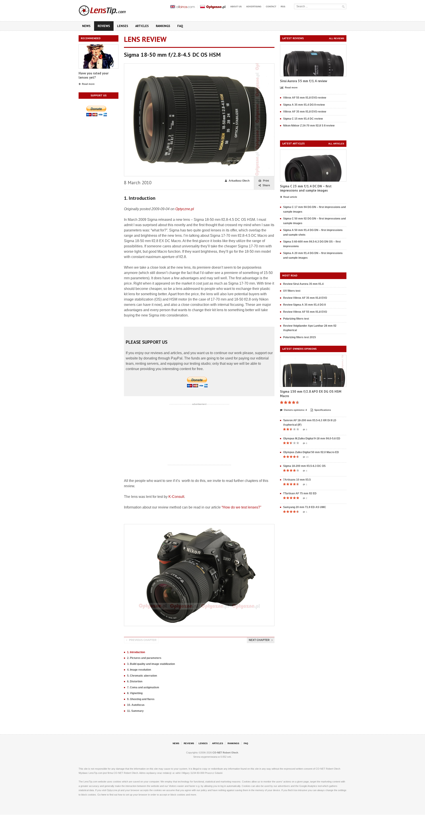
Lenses (122, 26)
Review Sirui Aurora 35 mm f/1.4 (303, 283)
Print (266, 180)
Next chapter (259, 640)
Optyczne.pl (184, 209)
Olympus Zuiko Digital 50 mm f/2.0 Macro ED (311, 452)
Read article (290, 197)
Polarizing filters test (296, 318)
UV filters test (291, 290)
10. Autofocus (136, 704)
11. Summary (135, 710)
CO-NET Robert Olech (225, 752)
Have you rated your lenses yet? (93, 75)
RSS (283, 6)
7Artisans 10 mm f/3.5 (297, 479)
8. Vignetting (135, 693)
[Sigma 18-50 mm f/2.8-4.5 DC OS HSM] (199, 65)
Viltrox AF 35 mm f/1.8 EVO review (304, 111)
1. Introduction (136, 652)
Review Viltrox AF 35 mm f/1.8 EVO (305, 297)
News (86, 26)
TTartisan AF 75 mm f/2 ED (300, 493)
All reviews (336, 38)
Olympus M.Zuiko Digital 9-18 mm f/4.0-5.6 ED (311, 438)
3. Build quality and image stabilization (151, 664)
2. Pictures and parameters (144, 658)
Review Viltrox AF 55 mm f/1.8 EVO (305, 311)
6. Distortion (134, 681)
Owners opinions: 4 (295, 410)
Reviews (104, 26)
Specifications (322, 410)
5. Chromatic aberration (142, 675)
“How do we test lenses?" (241, 507)
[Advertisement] (199, 434)
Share (266, 185)
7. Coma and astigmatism (143, 687)
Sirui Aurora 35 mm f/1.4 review (303, 81)
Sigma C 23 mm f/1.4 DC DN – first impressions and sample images (306, 188)
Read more (88, 84)
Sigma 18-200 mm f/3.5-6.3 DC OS (304, 466)
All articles (336, 143)
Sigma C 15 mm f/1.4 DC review (303, 118)
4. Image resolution (139, 669)
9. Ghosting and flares (141, 699)
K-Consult (176, 497)
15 (307, 457)
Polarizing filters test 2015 (299, 337)
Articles (142, 26)
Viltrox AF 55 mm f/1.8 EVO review (304, 97)
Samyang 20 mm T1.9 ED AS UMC (304, 507)
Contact (271, 6)
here (103, 794)
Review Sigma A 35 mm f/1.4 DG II (304, 304)
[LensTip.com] (108, 9)
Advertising (253, 6)
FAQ (180, 26)
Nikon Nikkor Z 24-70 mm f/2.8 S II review (308, 125)
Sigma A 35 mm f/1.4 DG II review (304, 104)
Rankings (163, 26)
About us (236, 6)
